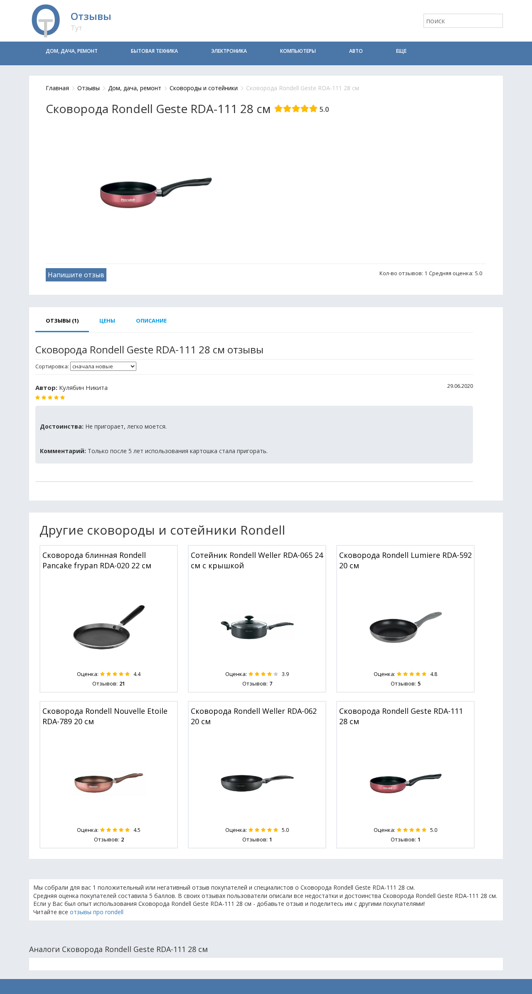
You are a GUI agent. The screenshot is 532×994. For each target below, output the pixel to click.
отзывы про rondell (96, 912)
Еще (401, 50)
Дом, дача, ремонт (72, 50)
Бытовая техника (154, 50)
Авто (356, 50)
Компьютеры (298, 50)
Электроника (229, 50)
